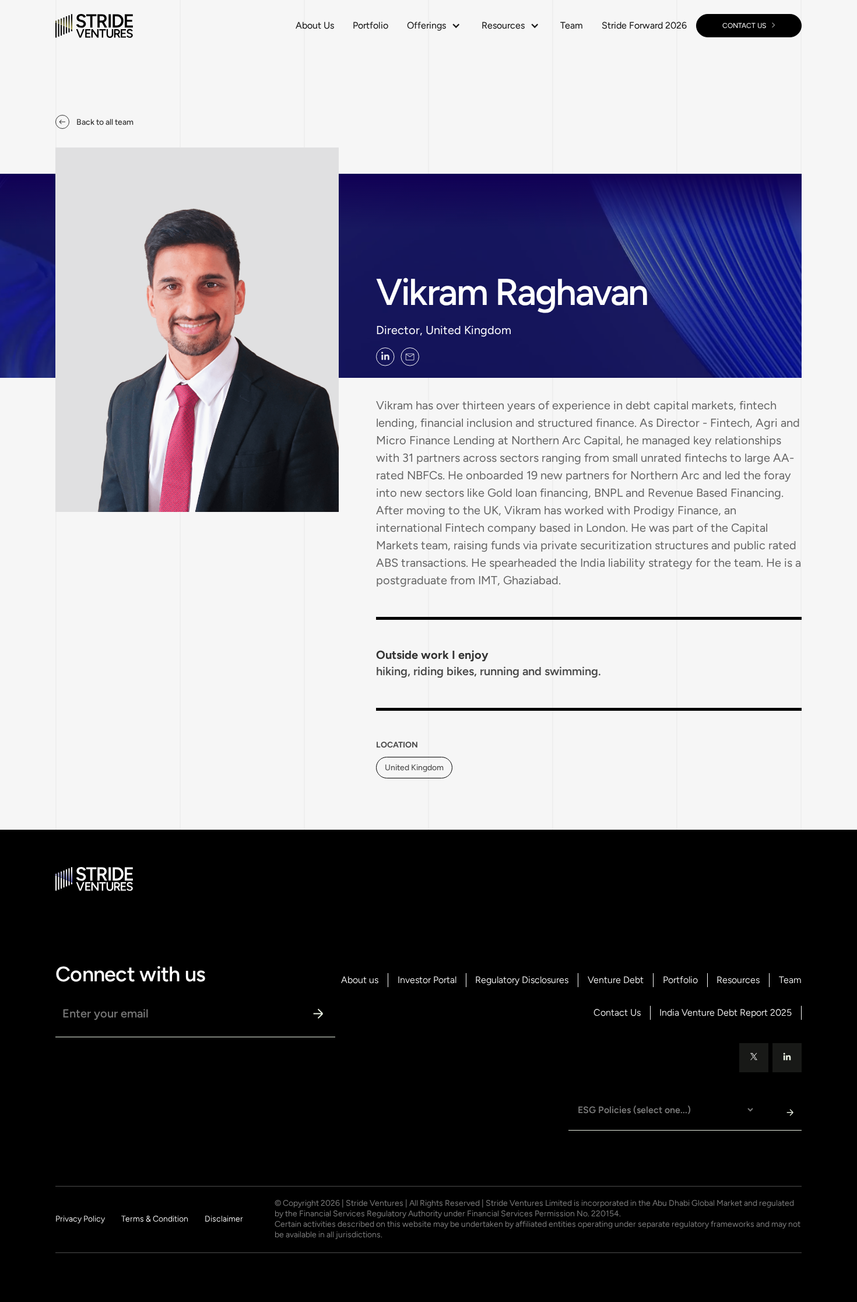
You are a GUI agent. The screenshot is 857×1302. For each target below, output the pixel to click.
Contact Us (617, 1013)
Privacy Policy (80, 1219)
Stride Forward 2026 (644, 25)
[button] (435, 25)
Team (571, 25)
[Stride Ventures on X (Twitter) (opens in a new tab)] (753, 1057)
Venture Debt (616, 980)
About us (359, 980)
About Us (315, 25)
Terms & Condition (154, 1219)
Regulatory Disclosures (521, 980)
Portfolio (370, 25)
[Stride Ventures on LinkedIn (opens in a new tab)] (385, 357)
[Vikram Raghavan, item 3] (410, 357)
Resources (738, 980)
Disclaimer (224, 1219)
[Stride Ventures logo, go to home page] (94, 25)
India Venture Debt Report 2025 (725, 1013)
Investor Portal (427, 980)
